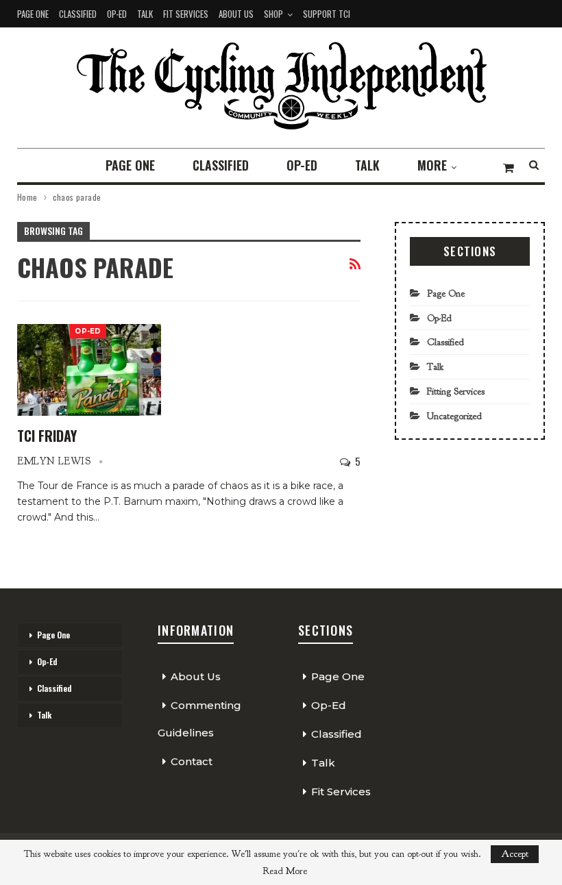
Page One (33, 14)
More (432, 165)
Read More (284, 871)
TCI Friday (47, 435)
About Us (236, 14)
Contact (191, 761)
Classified (78, 14)
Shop (273, 14)
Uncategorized (454, 416)
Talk (145, 14)
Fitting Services (456, 391)
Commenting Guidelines (199, 719)
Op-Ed (117, 14)
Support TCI (326, 14)
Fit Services (185, 14)
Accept (514, 854)
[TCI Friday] (89, 370)
